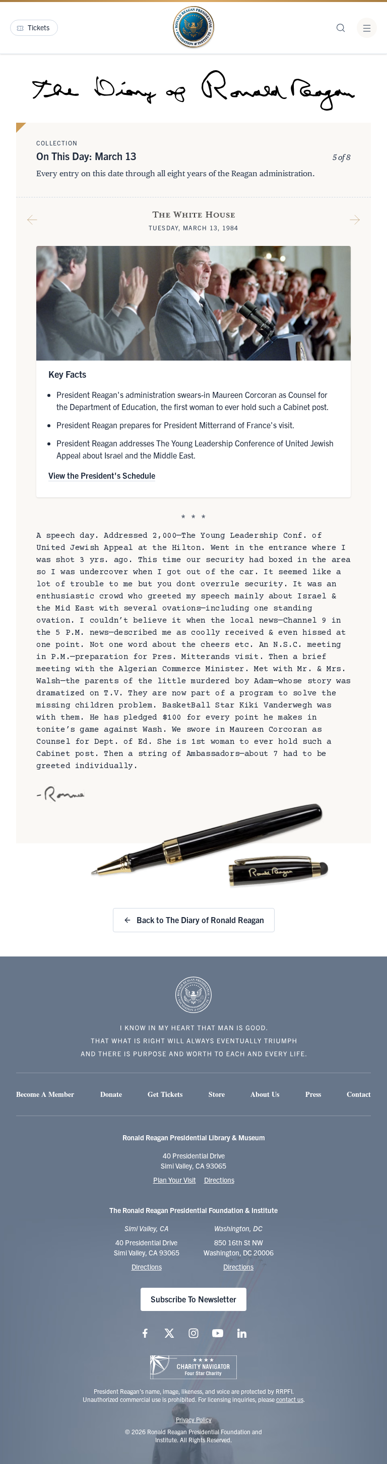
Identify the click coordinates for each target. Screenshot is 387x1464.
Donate (111, 1094)
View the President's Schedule (101, 475)
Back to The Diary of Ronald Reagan (200, 920)
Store (217, 1094)
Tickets (38, 27)
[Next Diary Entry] (355, 222)
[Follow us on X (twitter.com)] (169, 1333)
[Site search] (341, 28)
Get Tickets (165, 1094)
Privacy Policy (194, 1419)
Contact (359, 1094)
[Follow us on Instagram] (193, 1333)
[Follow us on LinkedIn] (242, 1333)
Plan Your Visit (174, 1179)
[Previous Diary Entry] (32, 222)
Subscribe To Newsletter (193, 1299)
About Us (264, 1094)
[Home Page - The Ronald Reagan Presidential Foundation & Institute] (193, 27)
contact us (289, 1399)
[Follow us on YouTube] (218, 1333)
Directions (219, 1179)
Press (313, 1094)
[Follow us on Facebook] (145, 1333)
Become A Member (45, 1094)
